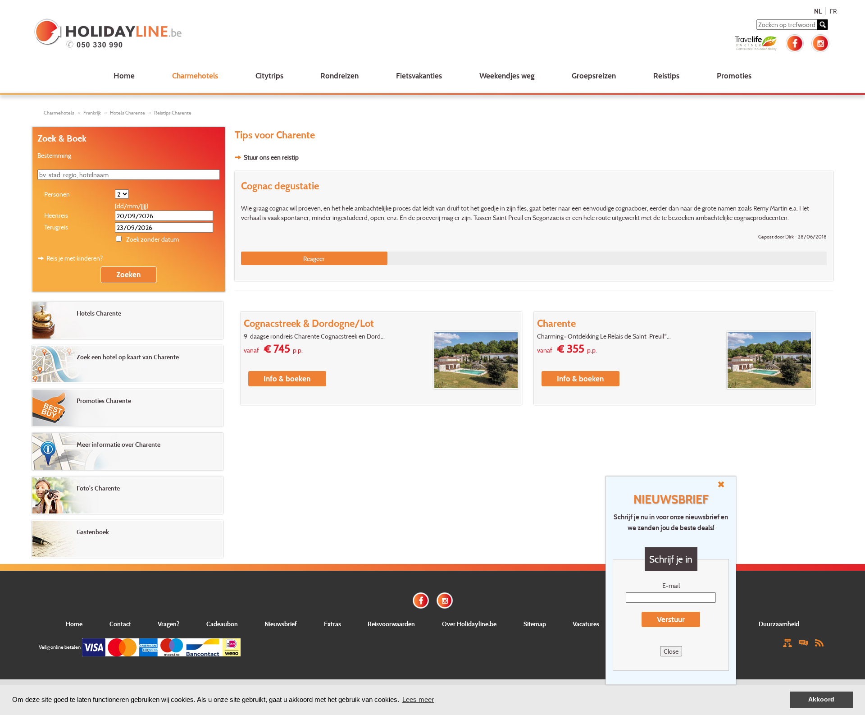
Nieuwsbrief (280, 624)
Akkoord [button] (821, 699)
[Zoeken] (822, 24)
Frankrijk (92, 113)
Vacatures (586, 624)
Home (124, 75)
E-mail (671, 585)
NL (818, 11)
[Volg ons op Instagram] (820, 42)
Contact (120, 624)
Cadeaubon (222, 624)
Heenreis (56, 215)
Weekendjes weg (507, 75)
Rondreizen (339, 75)
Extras (332, 624)
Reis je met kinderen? (74, 258)
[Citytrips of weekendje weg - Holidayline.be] (195, 34)
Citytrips (269, 75)
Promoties (734, 75)
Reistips (666, 75)
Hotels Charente (127, 113)
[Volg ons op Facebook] (795, 42)
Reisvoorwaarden (391, 624)
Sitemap (535, 624)
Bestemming (54, 155)
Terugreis (56, 227)
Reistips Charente (172, 113)
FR (833, 11)
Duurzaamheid (779, 624)
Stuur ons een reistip (271, 157)
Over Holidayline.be (469, 624)
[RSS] (819, 642)
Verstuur (671, 619)
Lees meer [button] (418, 699)
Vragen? (168, 624)
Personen (57, 194)
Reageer (314, 258)
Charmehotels (195, 75)
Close (671, 651)
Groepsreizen (594, 75)
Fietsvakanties (419, 75)
